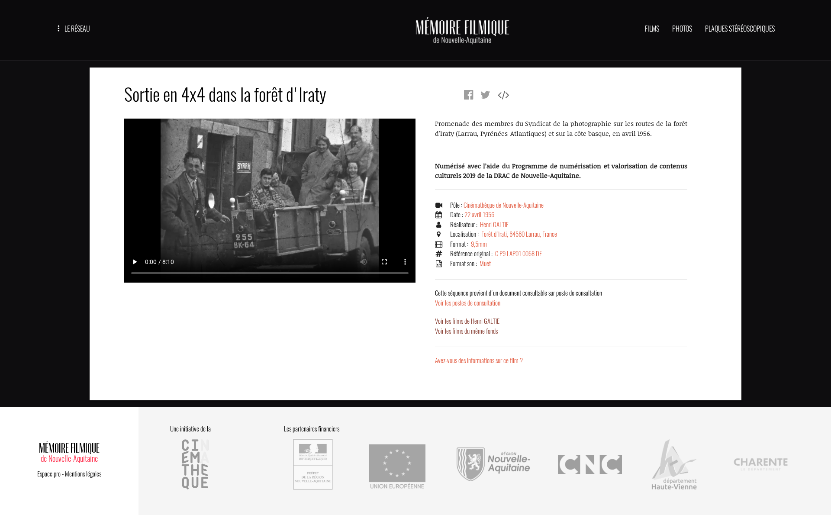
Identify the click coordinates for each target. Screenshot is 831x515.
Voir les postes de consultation (518, 298)
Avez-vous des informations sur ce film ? (479, 360)
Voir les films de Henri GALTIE (467, 321)
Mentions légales (83, 474)
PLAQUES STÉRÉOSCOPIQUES (740, 28)
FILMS (652, 28)
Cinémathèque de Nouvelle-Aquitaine (504, 205)
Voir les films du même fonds (466, 331)
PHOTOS (682, 28)
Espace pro (49, 474)
